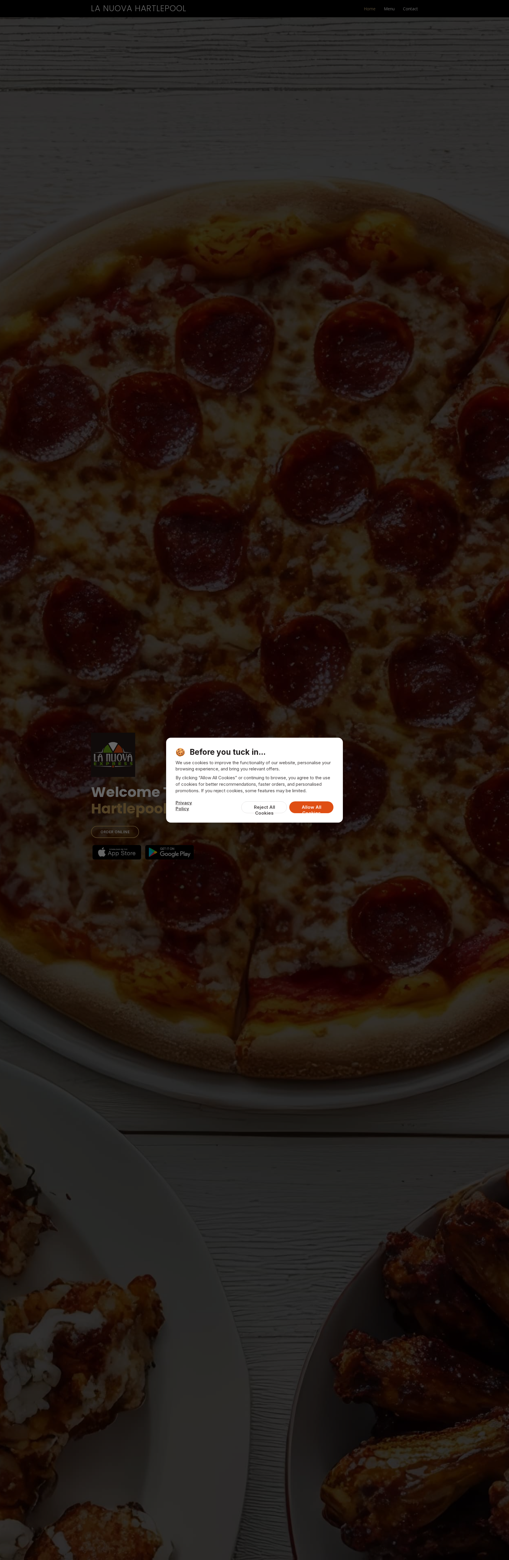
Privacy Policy (184, 805)
